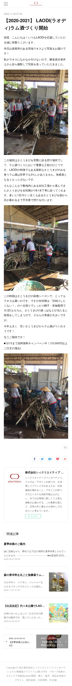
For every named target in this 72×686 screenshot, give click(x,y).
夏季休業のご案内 (14, 544)
